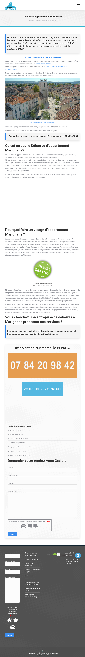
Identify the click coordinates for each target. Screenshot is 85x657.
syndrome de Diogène (44, 64)
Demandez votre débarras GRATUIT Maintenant (42, 57)
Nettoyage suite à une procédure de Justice (21, 447)
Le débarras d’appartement (16, 443)
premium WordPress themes (49, 653)
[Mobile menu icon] (78, 5)
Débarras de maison (14, 430)
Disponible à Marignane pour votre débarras (42, 122)
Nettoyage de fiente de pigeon (17, 451)
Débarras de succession (15, 434)
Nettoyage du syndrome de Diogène (19, 455)
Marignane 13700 (15, 49)
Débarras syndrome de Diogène (18, 438)
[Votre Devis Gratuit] (78, 556)
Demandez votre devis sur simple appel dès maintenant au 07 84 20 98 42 (43, 136)
